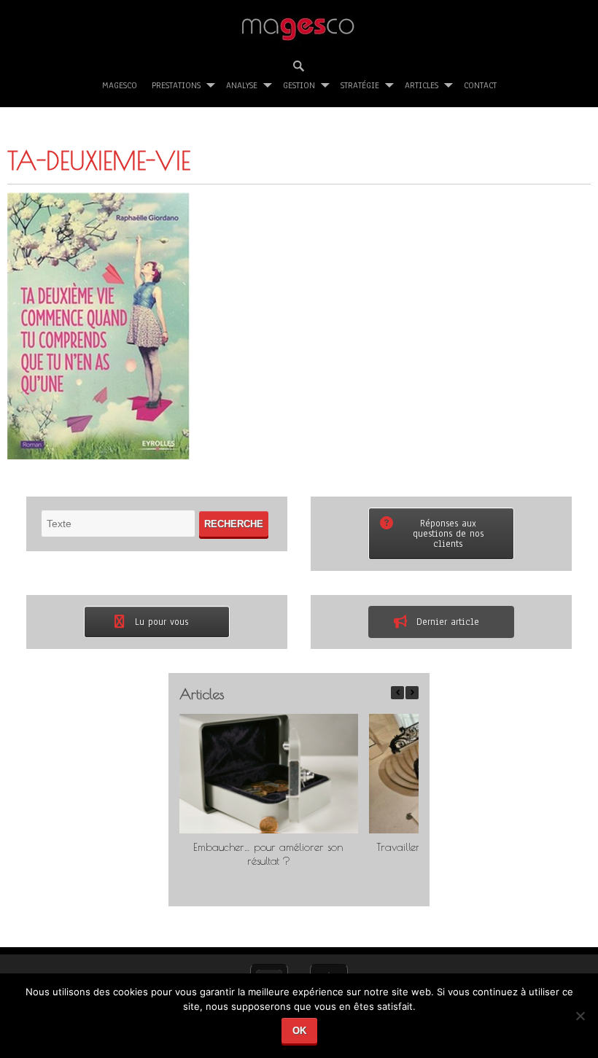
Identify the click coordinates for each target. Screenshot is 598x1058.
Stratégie (360, 85)
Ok (299, 1030)
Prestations (176, 85)
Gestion (299, 85)
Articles (421, 85)
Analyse (241, 85)
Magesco (119, 85)
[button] (412, 692)
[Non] (579, 1021)
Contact (480, 85)
